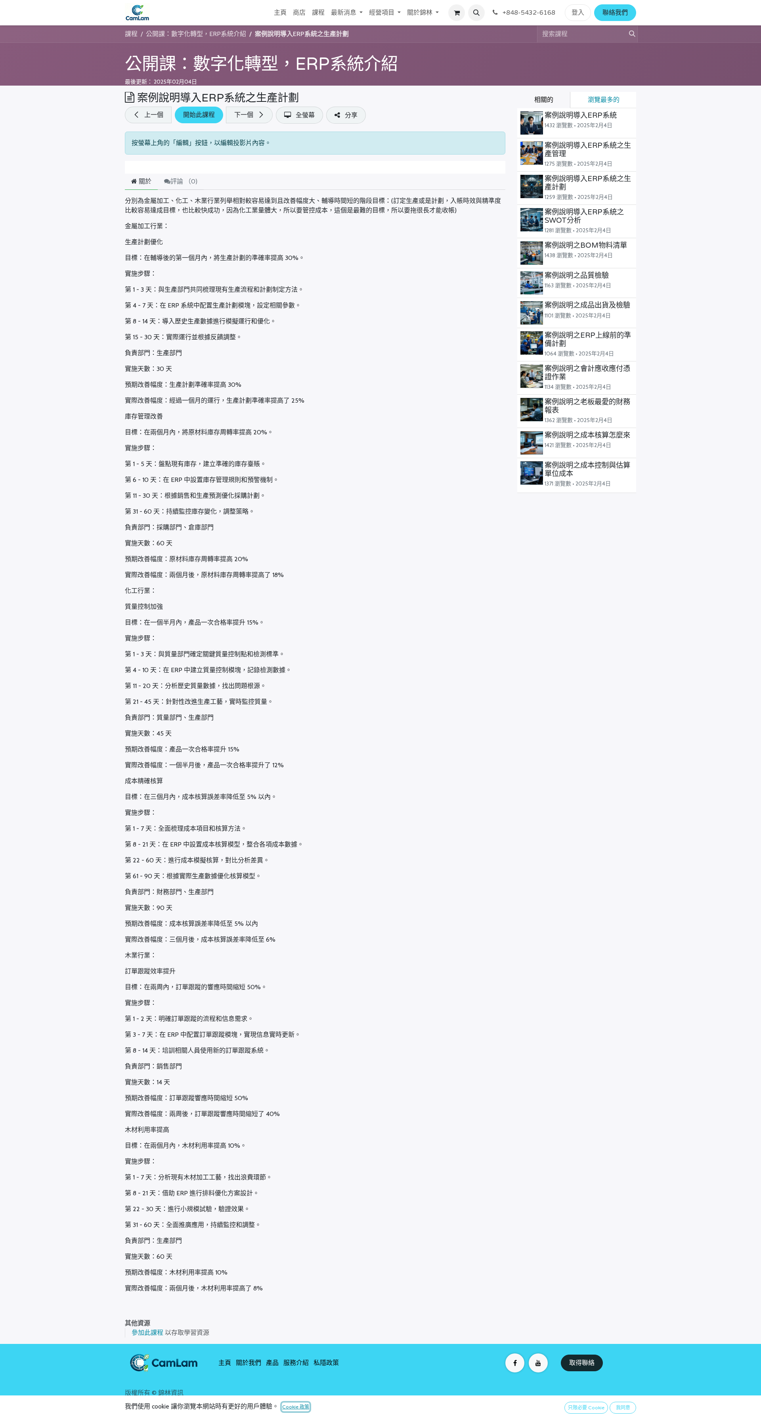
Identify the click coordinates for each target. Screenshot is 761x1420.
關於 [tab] (144, 181)
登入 (578, 13)
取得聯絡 (582, 1363)
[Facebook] (514, 1362)
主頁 (224, 1362)
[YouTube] (538, 1362)
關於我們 (248, 1362)
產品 (272, 1362)
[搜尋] (629, 34)
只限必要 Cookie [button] (586, 1407)
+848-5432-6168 (528, 13)
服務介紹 (296, 1362)
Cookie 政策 (295, 1407)
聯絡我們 (615, 13)
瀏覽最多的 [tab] (604, 99)
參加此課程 (147, 1332)
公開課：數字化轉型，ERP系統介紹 (261, 64)
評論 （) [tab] (183, 181)
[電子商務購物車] (456, 12)
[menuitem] (280, 13)
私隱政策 (326, 1362)
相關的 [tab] (543, 99)
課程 (131, 34)
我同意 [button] (623, 1407)
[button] (476, 12)
